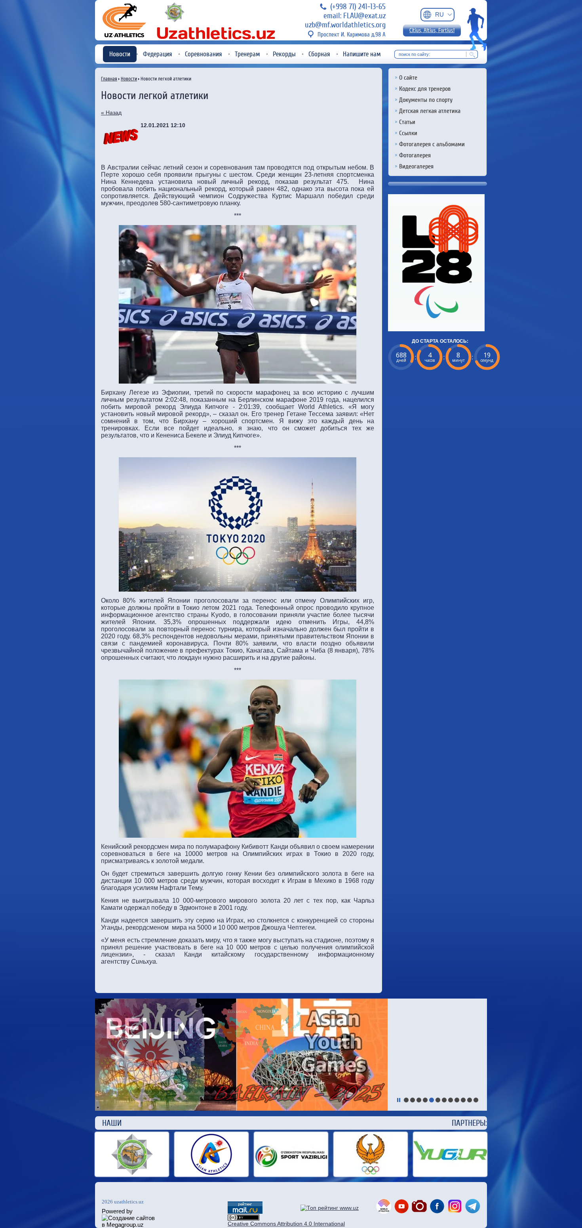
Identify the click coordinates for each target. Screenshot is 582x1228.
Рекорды (284, 54)
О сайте (408, 77)
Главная (109, 79)
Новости (119, 54)
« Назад (111, 112)
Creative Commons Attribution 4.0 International (286, 1223)
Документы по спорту (426, 99)
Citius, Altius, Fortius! (432, 30)
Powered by (117, 1211)
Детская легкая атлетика (429, 111)
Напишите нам (362, 54)
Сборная (319, 54)
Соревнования (203, 54)
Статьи (407, 122)
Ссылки (408, 133)
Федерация (157, 54)
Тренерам (247, 54)
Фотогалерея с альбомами (432, 144)
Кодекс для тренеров (425, 88)
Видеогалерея (416, 166)
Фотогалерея (415, 155)
